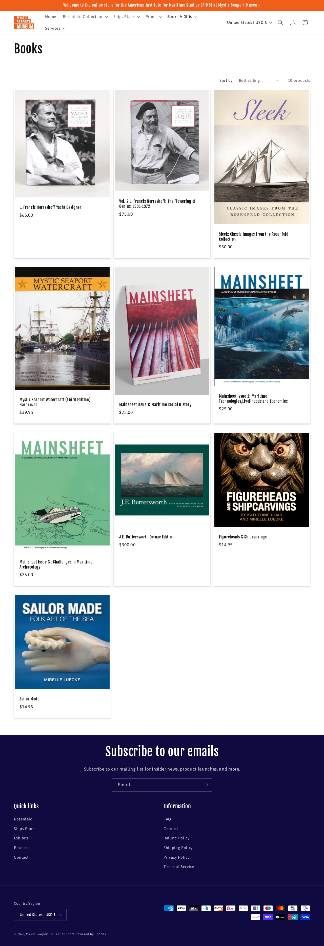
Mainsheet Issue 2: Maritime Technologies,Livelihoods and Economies (253, 399)
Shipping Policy (178, 848)
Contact (21, 857)
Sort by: (226, 80)
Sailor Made (29, 699)
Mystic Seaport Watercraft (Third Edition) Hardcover (55, 402)
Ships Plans (24, 829)
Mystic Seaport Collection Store (50, 934)
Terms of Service (179, 866)
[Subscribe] (206, 785)
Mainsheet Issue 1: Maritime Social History (155, 404)
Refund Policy (177, 838)
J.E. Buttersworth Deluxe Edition (146, 537)
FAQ (167, 819)
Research (22, 848)
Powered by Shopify (91, 934)
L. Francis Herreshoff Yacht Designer (50, 207)
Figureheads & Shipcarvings (243, 537)
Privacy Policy (176, 857)
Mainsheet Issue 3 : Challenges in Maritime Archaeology (55, 565)
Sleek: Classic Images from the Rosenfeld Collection (254, 236)
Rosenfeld (23, 819)
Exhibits (21, 838)
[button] (84, 17)
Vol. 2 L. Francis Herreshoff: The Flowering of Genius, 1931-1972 (157, 204)
